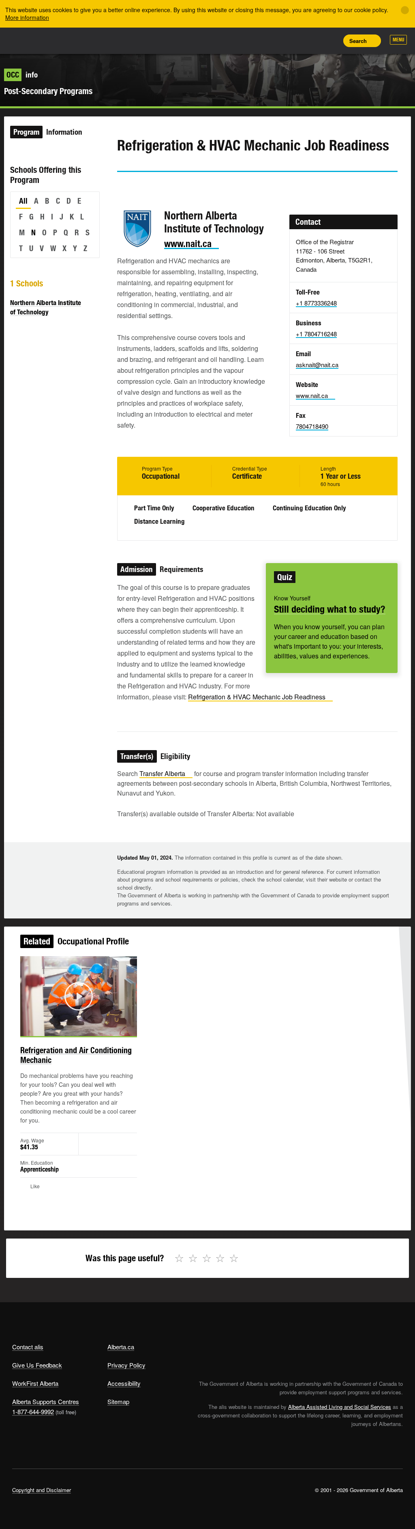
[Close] (405, 10)
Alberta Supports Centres (45, 1401)
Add (294, 41)
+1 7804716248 (316, 333)
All (23, 200)
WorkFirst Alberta (35, 1383)
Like (312, 40)
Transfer (162, 773)
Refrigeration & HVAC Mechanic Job (256, 696)
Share (275, 41)
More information (27, 17)
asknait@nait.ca (317, 364)
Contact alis (27, 1346)
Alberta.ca (120, 1346)
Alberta (27, 40)
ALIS (66, 40)
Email (192, 187)
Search (358, 41)
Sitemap (118, 1401)
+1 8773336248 (316, 303)
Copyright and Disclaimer (41, 1490)
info (22, 74)
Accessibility (124, 1383)
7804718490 (312, 426)
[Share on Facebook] (146, 187)
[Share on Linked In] (169, 187)
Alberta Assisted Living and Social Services (339, 1407)
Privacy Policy (126, 1365)
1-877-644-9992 (33, 1411)
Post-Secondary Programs (48, 91)
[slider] (67, 1028)
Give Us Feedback (37, 1365)
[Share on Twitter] (122, 187)
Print (330, 41)
